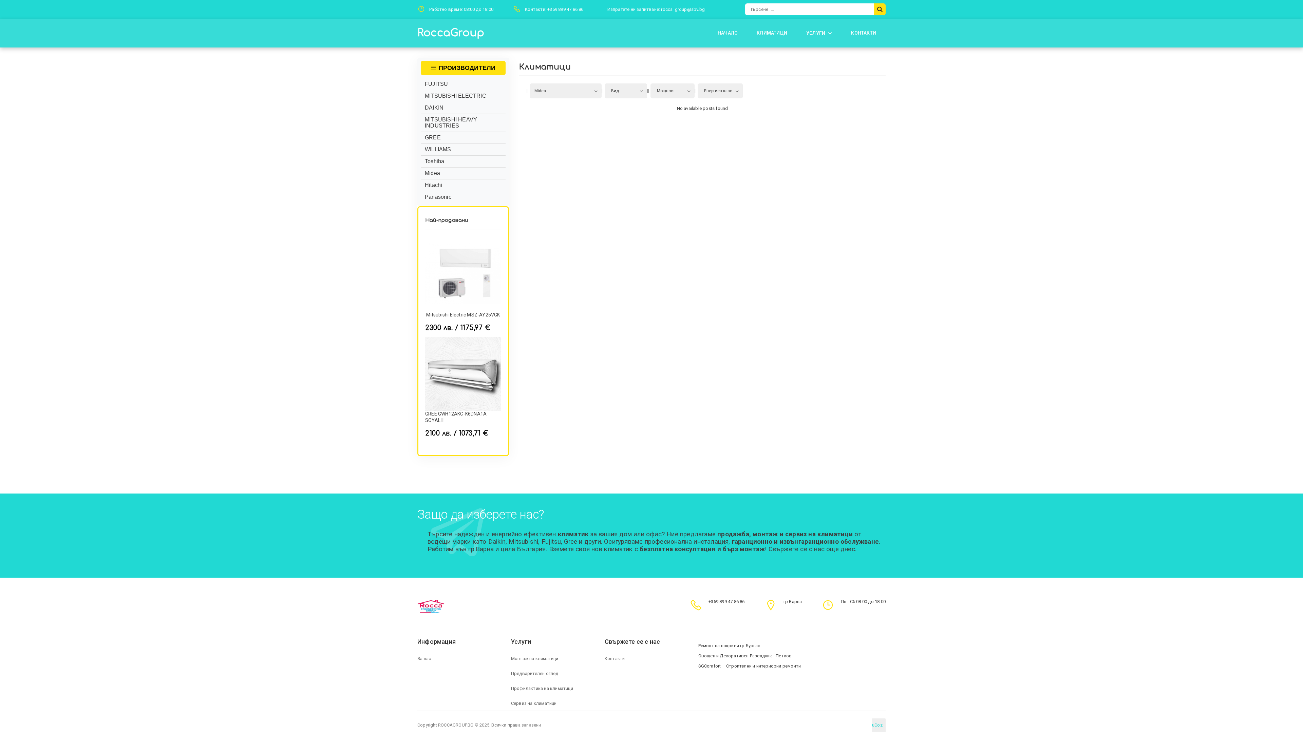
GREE (433, 137)
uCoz (877, 725)
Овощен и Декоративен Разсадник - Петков (745, 655)
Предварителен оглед (535, 673)
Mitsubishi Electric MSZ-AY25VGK (463, 314)
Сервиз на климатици (534, 703)
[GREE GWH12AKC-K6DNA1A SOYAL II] (463, 374)
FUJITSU (436, 84)
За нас (424, 658)
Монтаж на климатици (535, 658)
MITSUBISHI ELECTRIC (455, 96)
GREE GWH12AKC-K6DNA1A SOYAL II (456, 417)
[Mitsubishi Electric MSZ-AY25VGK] (463, 274)
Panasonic (438, 197)
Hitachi (433, 185)
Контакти (615, 658)
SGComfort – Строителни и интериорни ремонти (749, 666)
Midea (432, 173)
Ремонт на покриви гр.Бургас (729, 645)
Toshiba (434, 161)
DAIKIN (434, 108)
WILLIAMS (438, 149)
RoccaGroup (450, 33)
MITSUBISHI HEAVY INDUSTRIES (451, 123)
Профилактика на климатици (542, 688)
